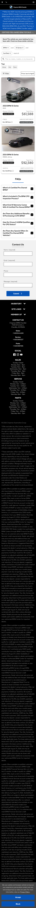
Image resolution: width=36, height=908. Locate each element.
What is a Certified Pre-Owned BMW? (15, 189)
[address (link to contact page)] (2, 2)
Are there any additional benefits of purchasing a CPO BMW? (16, 214)
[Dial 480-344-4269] (6, 2)
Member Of (16, 314)
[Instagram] (17, 354)
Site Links (17, 309)
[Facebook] (14, 354)
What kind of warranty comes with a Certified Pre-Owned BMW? (16, 206)
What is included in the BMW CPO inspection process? (16, 197)
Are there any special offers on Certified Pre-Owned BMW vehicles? (15, 233)
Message (10, 281)
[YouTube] (21, 354)
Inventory (16, 304)
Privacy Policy (25, 892)
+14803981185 (18, 346)
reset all (16, 53)
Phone (6, 271)
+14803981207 (18, 339)
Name (9, 250)
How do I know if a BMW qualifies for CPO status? (16, 223)
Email (9, 260)
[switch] (33, 2)
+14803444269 (18, 333)
